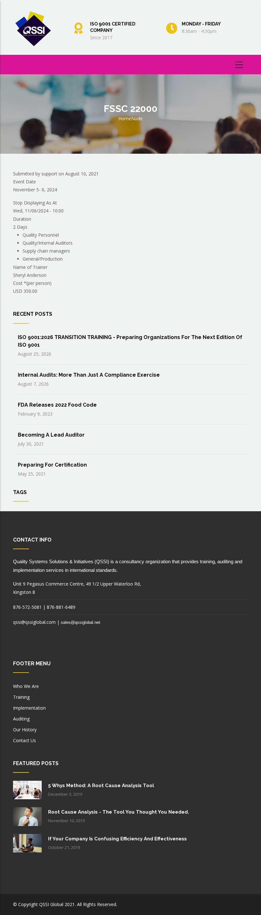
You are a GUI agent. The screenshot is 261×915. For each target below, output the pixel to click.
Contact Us (24, 740)
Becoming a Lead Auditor (51, 435)
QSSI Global (51, 904)
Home (124, 118)
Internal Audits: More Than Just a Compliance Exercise (89, 375)
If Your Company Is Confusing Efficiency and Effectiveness (117, 839)
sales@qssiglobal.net (80, 622)
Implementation (29, 708)
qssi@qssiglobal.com (34, 622)
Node (137, 118)
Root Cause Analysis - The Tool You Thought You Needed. (118, 812)
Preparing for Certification (52, 465)
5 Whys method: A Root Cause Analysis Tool (101, 785)
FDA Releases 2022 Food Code (57, 405)
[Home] (35, 26)
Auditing (21, 719)
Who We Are (26, 686)
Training (21, 697)
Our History (25, 730)
